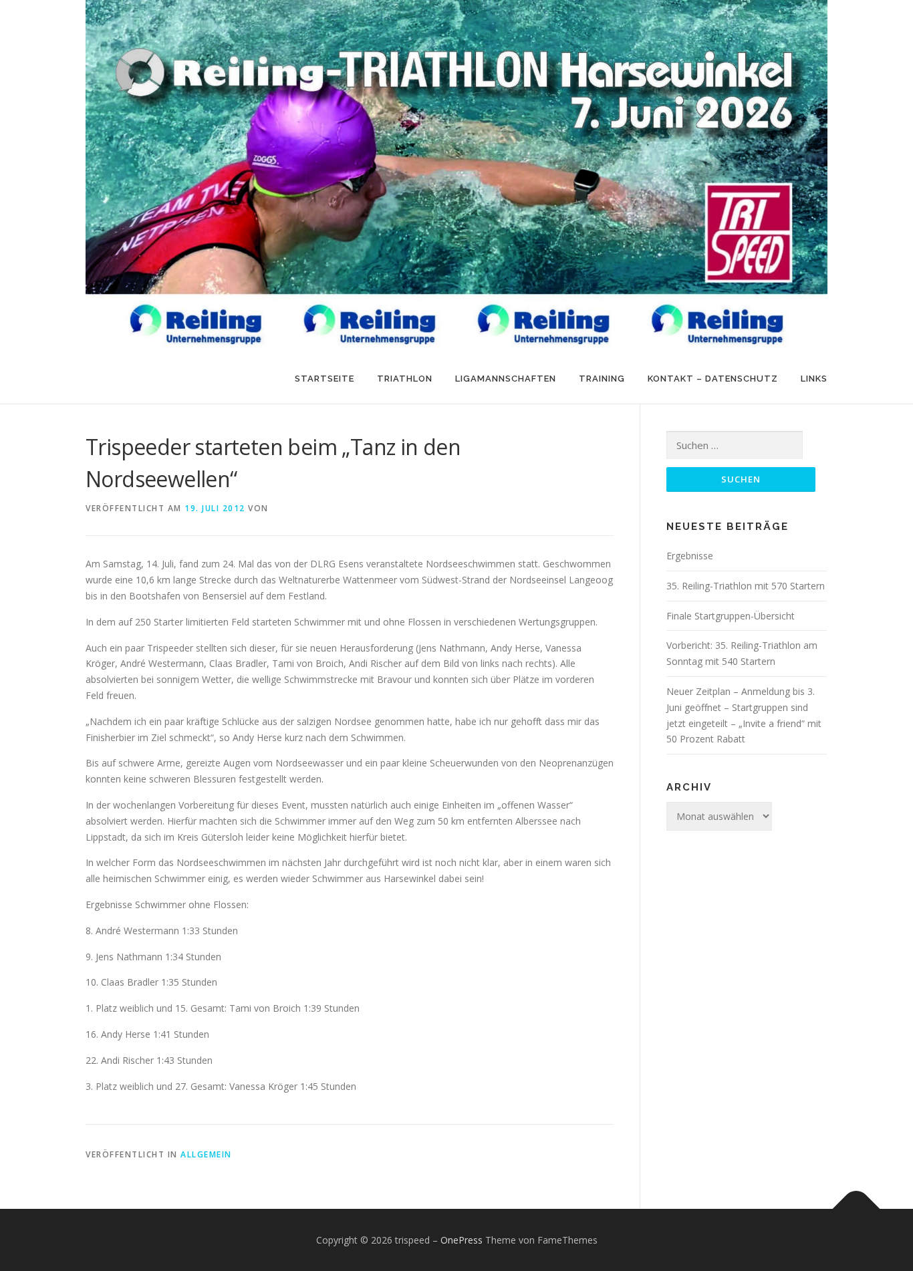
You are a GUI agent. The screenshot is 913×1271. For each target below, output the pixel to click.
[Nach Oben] (856, 1208)
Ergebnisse (689, 555)
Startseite (324, 379)
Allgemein (206, 1154)
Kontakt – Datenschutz (713, 379)
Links (814, 379)
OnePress (461, 1240)
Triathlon (404, 379)
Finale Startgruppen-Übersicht (730, 615)
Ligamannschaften (505, 379)
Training (602, 379)
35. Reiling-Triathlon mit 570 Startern (745, 585)
